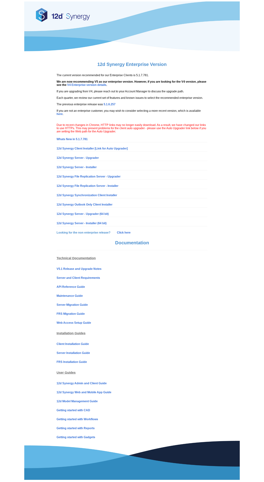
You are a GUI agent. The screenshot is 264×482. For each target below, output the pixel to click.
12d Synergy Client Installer (75, 148)
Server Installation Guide (73, 352)
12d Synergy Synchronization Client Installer (87, 195)
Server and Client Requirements (78, 277)
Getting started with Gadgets (76, 437)
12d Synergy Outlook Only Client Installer (84, 204)
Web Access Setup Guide (74, 322)
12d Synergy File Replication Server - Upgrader (89, 176)
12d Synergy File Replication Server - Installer (87, 185)
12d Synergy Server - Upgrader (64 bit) (83, 213)
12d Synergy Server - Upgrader (78, 157)
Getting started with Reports (76, 428)
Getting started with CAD (73, 410)
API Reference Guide (71, 286)
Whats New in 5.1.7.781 (72, 139)
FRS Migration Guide (71, 313)
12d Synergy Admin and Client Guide (82, 383)
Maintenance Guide (70, 295)
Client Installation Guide (73, 343)
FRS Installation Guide (72, 361)
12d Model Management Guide (77, 401)
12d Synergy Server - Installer (77, 167)
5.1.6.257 (109, 104)
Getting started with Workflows (77, 419)
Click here (124, 232)
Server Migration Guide (72, 304)
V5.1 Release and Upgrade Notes (79, 268)
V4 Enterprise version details (86, 84)
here (60, 114)
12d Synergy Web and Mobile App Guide (84, 392)
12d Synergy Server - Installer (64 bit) (81, 223)
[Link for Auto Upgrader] (111, 148)
